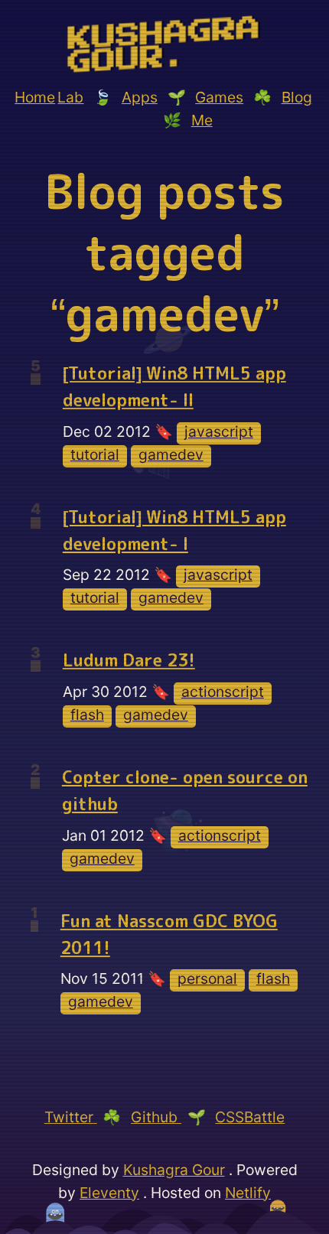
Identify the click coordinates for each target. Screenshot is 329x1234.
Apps (140, 97)
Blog (297, 97)
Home (35, 97)
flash (87, 714)
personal (207, 978)
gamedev (171, 454)
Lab (70, 97)
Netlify (248, 1193)
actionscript (222, 691)
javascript (218, 431)
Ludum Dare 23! (129, 660)
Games (219, 97)
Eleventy (109, 1193)
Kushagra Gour (174, 1170)
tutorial (94, 454)
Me (202, 120)
